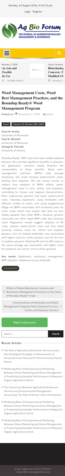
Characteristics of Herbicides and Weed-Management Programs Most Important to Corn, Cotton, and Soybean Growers (31, 306)
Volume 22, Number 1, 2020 (42, 64)
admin (50, 114)
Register (37, 11)
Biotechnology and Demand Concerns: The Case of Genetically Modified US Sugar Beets (43, 72)
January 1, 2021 (34, 80)
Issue (24, 64)
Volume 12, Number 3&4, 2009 (28, 124)
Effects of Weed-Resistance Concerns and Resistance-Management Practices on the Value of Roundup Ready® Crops (33, 291)
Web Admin (56, 80)
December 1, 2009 (29, 114)
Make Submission (24, 322)
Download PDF (10, 268)
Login (27, 11)
